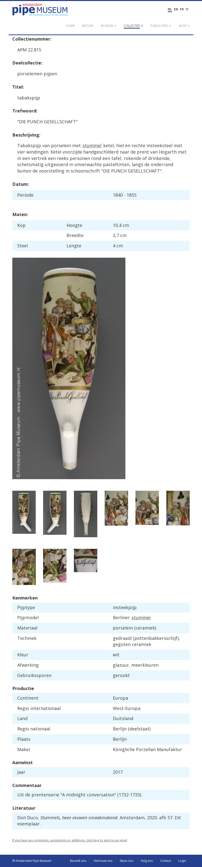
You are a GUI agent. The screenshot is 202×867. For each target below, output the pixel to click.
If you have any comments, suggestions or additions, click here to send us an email (69, 840)
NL (170, 9)
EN (176, 9)
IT (187, 9)
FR (182, 9)
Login (182, 861)
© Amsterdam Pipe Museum (31, 861)
